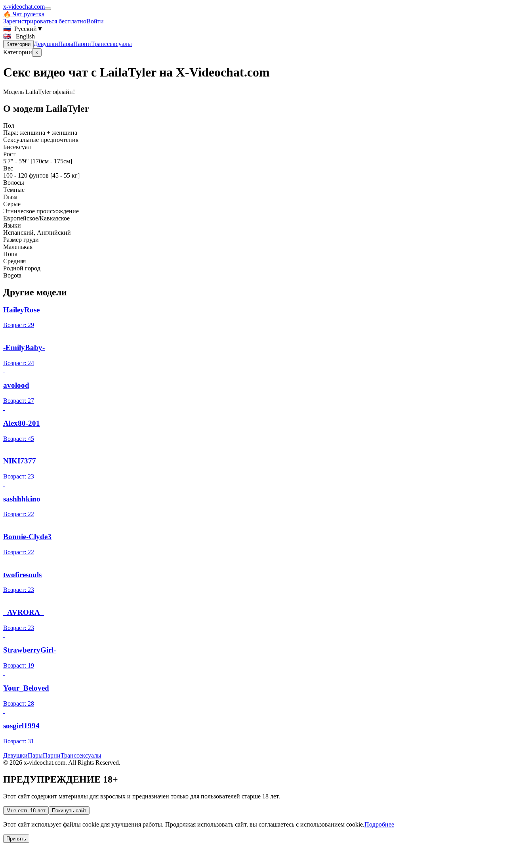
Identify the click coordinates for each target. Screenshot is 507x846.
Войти (95, 21)
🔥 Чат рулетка (23, 14)
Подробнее (379, 824)
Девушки (46, 43)
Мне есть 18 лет (26, 810)
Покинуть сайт (69, 810)
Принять (16, 839)
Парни (82, 43)
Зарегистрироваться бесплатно (44, 21)
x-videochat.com (24, 6)
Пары (65, 43)
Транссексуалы (111, 43)
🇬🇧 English (19, 36)
